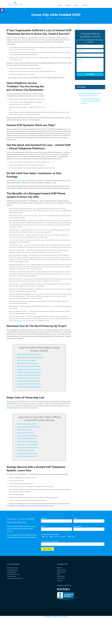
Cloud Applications (12, 570)
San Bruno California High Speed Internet (28, 375)
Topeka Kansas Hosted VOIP (25, 433)
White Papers (61, 576)
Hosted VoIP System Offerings (39, 420)
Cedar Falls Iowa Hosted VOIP (26, 450)
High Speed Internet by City (15, 578)
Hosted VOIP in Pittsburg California (27, 436)
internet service (21, 320)
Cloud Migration (11, 572)
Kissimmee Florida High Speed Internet (28, 378)
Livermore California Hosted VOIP (27, 438)
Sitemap (59, 580)
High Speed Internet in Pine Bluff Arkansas (29, 387)
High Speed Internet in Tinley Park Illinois (29, 384)
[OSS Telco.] (15, 3)
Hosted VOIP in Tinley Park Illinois (27, 453)
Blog (58, 574)
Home (40, 18)
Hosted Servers (11, 576)
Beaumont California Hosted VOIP (26, 424)
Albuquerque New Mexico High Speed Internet (30, 357)
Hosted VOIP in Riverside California (27, 441)
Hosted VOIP (49, 18)
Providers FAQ (61, 572)
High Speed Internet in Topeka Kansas (28, 363)
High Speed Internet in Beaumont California (29, 354)
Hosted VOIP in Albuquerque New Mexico (29, 427)
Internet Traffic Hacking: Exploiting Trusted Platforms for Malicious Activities (91, 101)
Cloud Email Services (13, 574)
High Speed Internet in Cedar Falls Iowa (28, 381)
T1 (58, 156)
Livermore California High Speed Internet (28, 369)
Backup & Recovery (12, 568)
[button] (2, 10)
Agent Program (61, 570)
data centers (18, 180)
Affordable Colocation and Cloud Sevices (56, 617)
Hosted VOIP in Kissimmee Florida (27, 447)
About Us (59, 568)
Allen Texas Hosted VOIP (24, 430)
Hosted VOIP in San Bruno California (27, 444)
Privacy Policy (61, 578)
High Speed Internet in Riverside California (29, 372)
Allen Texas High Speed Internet (26, 360)
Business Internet (39, 350)
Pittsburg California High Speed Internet (28, 366)
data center (10, 406)
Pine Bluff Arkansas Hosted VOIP (26, 456)
